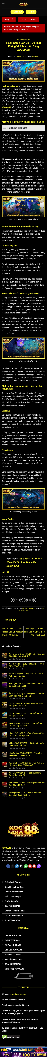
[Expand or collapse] (42, 128)
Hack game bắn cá (10, 86)
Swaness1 (35, 56)
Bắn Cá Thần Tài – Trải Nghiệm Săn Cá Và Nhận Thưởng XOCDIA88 (12, 632)
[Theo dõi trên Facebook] (8, 866)
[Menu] (3, 4)
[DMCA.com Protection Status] (11, 1036)
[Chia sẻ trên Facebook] (17, 600)
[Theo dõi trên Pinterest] (30, 866)
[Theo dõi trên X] (13, 866)
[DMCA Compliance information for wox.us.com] (23, 976)
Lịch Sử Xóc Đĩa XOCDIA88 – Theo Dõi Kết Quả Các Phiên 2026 (25, 754)
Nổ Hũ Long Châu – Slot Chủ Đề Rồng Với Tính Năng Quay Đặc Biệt (27, 655)
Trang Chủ (8, 19)
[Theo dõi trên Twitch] (39, 866)
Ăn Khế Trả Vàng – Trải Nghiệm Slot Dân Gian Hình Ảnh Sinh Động (26, 694)
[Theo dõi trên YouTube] (34, 866)
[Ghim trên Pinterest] (30, 600)
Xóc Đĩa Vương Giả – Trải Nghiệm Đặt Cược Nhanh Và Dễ (25, 774)
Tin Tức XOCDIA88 (28, 19)
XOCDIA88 (6, 107)
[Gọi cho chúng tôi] (26, 866)
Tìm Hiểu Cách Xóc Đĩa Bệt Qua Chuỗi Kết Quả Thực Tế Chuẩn (27, 784)
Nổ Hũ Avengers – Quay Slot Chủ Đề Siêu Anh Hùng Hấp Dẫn (26, 675)
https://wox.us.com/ (18, 994)
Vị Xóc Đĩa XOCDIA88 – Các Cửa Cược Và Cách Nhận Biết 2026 (26, 744)
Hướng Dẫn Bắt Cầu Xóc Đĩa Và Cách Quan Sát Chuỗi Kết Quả (25, 794)
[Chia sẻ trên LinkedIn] (34, 600)
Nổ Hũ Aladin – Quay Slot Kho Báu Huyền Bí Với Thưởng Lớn (26, 665)
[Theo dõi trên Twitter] (17, 866)
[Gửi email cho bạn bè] (26, 600)
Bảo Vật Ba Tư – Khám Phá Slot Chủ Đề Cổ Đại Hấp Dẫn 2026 (26, 684)
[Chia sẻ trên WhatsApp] (13, 600)
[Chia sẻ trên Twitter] (21, 600)
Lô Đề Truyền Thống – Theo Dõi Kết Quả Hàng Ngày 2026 (26, 714)
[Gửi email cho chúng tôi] (21, 866)
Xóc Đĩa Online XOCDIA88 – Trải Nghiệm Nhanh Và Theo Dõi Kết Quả (26, 764)
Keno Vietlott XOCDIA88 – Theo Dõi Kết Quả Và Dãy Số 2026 (26, 724)
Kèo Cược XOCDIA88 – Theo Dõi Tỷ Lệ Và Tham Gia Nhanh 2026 (24, 562)
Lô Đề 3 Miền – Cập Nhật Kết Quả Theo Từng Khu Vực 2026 (26, 704)
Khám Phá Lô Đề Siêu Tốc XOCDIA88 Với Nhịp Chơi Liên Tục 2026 (26, 734)
